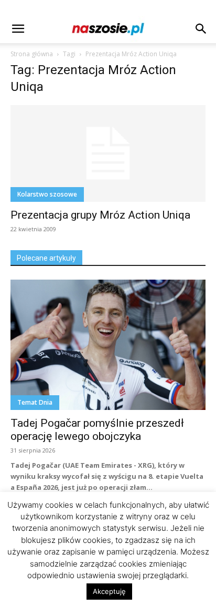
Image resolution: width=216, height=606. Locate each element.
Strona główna (31, 53)
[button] (18, 29)
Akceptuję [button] (109, 591)
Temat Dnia (34, 402)
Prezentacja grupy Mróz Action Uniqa (100, 215)
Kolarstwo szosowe (47, 194)
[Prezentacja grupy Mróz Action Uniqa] (108, 153)
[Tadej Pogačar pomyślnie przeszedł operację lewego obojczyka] (108, 345)
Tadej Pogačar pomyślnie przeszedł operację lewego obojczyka (97, 430)
